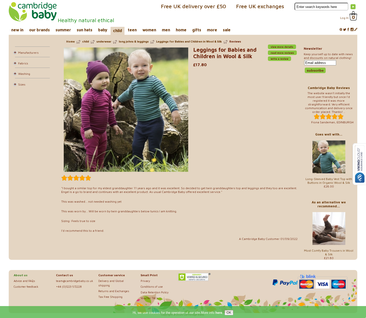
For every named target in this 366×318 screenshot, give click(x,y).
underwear (103, 41)
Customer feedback (26, 286)
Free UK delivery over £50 (193, 6)
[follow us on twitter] (344, 30)
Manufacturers (28, 52)
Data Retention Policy (155, 292)
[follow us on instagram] (352, 30)
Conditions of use (152, 286)
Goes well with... (328, 134)
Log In (344, 18)
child (117, 30)
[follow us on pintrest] (340, 30)
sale (227, 30)
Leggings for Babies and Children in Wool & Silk (189, 41)
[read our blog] (355, 30)
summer (63, 30)
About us (20, 275)
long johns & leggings (134, 41)
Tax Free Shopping (110, 296)
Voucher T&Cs (149, 298)
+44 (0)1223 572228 (69, 286)
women (149, 30)
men (166, 30)
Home (70, 41)
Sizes (21, 84)
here (218, 313)
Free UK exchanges (260, 6)
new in (17, 30)
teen (132, 30)
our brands (39, 30)
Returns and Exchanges (113, 291)
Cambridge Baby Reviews (329, 88)
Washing (24, 74)
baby (102, 30)
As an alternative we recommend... (329, 204)
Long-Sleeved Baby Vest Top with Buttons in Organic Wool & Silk (328, 180)
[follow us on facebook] (348, 30)
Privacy (145, 280)
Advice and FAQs (24, 280)
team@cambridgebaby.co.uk (74, 280)
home (181, 30)
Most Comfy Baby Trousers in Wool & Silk (328, 252)
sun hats (84, 30)
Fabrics (23, 63)
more (212, 30)
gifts (196, 30)
